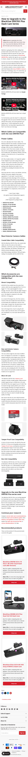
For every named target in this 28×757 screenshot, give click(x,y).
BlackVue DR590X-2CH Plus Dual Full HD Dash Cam (12, 615)
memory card (19, 378)
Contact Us (14, 752)
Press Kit (3, 751)
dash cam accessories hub (14, 521)
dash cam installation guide (14, 517)
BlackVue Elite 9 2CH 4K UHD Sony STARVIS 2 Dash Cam (13, 666)
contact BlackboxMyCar (8, 523)
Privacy (23, 751)
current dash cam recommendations (16, 516)
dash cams (21, 519)
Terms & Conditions (16, 751)
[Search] (25, 11)
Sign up (22, 733)
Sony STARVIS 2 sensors (19, 69)
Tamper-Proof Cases (7, 446)
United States (13, 739)
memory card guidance (7, 519)
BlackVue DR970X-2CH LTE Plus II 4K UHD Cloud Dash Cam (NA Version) (12, 563)
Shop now (14, 582)
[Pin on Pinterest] (11, 693)
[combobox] (12, 11)
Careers (8, 751)
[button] (14, 263)
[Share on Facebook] (2, 693)
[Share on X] (5, 693)
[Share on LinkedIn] (8, 693)
